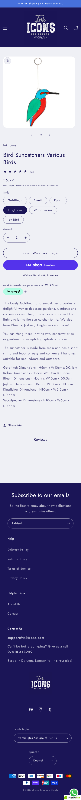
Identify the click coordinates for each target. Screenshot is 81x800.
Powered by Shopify (49, 790)
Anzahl (7, 229)
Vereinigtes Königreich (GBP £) (38, 738)
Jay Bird (13, 219)
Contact (13, 613)
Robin (58, 200)
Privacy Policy (17, 578)
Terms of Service (19, 568)
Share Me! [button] (15, 425)
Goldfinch (15, 200)
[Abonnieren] (68, 523)
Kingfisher (15, 210)
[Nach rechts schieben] (49, 135)
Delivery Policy (18, 550)
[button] (5, 28)
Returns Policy (17, 559)
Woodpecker (43, 210)
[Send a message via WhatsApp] (74, 793)
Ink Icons (36, 790)
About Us (14, 604)
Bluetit (38, 200)
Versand (19, 185)
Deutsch (38, 760)
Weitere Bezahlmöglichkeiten (40, 275)
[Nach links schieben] (32, 135)
